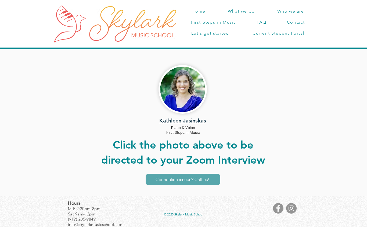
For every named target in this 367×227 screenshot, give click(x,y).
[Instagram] (291, 208)
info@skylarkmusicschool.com (96, 224)
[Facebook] (278, 208)
